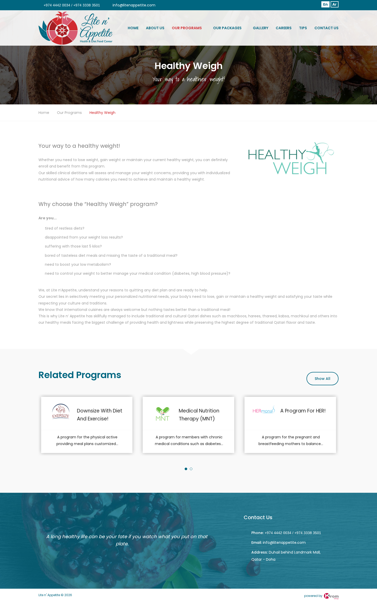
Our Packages (227, 28)
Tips (303, 28)
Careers (284, 28)
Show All (322, 378)
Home (133, 28)
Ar (334, 4)
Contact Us (326, 28)
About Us (155, 28)
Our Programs (187, 28)
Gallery (260, 28)
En (325, 4)
